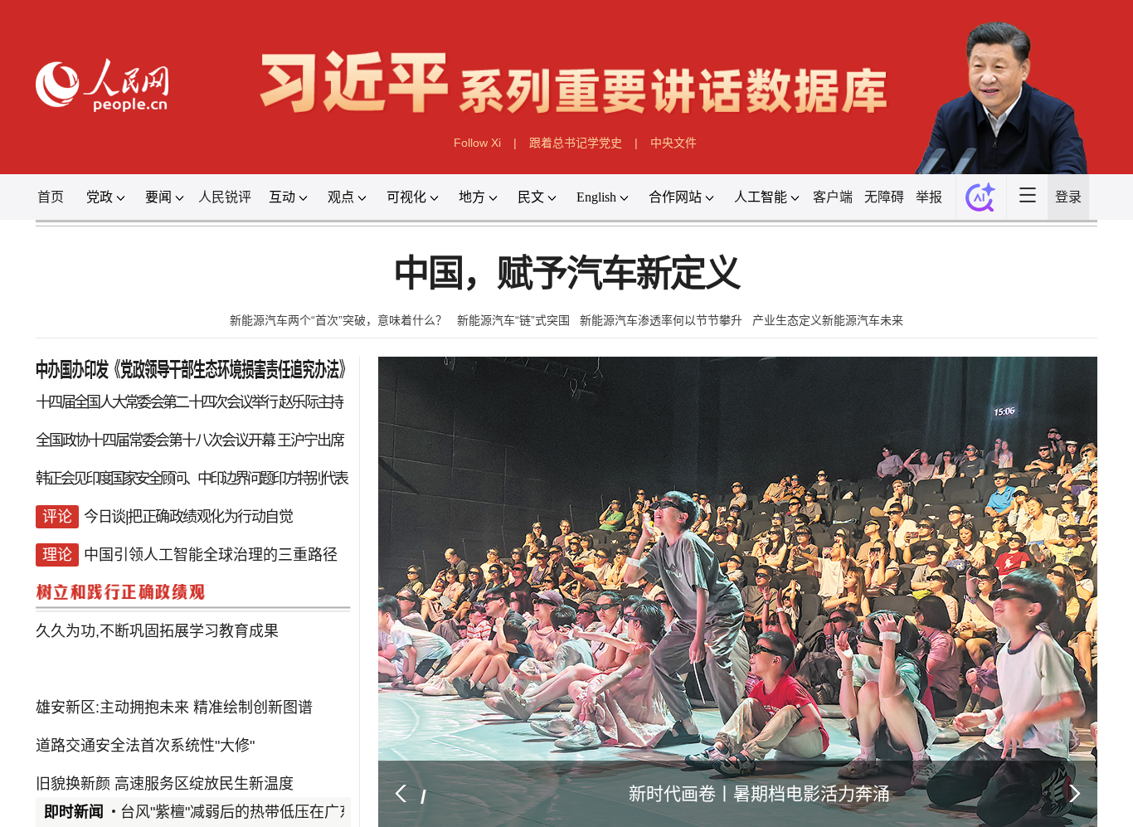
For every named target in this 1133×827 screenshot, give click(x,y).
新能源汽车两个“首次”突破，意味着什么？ (337, 331)
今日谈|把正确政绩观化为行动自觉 (177, 573)
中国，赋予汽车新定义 (566, 284)
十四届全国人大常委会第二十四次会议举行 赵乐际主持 (179, 416)
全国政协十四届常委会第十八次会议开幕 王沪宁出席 (180, 456)
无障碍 (910, 203)
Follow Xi (476, 147)
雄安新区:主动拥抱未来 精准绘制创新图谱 (163, 772)
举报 (958, 203)
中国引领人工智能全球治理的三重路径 (201, 613)
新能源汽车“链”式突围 (513, 331)
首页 (33, 203)
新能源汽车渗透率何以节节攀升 (661, 331)
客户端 (856, 203)
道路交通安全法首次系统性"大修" (133, 811)
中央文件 (674, 147)
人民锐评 (215, 203)
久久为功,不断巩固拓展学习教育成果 (145, 692)
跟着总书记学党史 (575, 147)
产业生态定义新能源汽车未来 (828, 331)
